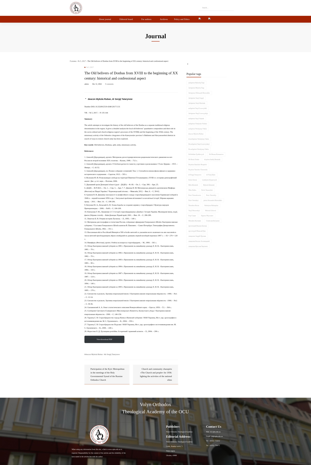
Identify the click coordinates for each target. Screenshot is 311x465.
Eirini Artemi (192, 180)
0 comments (109, 84)
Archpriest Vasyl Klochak (196, 103)
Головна (73, 61)
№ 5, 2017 (82, 61)
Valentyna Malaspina (211, 205)
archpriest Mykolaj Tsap (196, 83)
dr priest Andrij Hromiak (212, 159)
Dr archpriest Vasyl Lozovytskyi (199, 144)
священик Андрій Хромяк (197, 236)
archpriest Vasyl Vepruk (196, 118)
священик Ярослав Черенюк (197, 246)
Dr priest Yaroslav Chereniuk (197, 170)
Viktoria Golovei (210, 210)
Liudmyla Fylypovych (209, 180)
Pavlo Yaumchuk (207, 190)
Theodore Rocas (193, 205)
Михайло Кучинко (194, 221)
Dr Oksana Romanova (216, 154)
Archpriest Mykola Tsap (196, 88)
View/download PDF (104, 339)
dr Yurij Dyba (210, 175)
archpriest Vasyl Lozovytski (197, 108)
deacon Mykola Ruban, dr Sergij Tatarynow (110, 99)
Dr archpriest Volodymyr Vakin (198, 149)
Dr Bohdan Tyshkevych (196, 154)
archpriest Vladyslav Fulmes (197, 124)
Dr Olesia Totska (193, 159)
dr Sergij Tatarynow (194, 175)
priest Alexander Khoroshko (213, 200)
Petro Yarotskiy (211, 195)
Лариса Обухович (207, 216)
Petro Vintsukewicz (194, 195)
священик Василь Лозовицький (199, 241)
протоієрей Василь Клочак (197, 226)
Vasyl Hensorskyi (194, 210)
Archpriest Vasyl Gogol (196, 98)
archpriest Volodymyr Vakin (197, 129)
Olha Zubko (192, 190)
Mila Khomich (193, 185)
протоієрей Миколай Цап (197, 231)
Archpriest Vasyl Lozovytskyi (198, 113)
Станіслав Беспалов (212, 221)
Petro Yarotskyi (193, 200)
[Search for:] (216, 8)
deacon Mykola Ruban (195, 134)
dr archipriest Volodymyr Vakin (198, 139)
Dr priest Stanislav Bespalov (197, 164)
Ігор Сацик (192, 216)
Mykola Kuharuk (208, 185)
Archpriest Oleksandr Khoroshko (199, 93)
